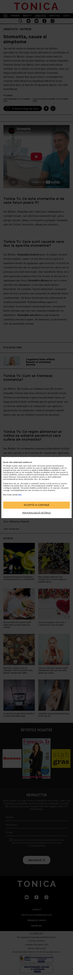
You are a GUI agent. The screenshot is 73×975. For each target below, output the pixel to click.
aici (20, 495)
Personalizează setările (36, 513)
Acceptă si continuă (36, 505)
